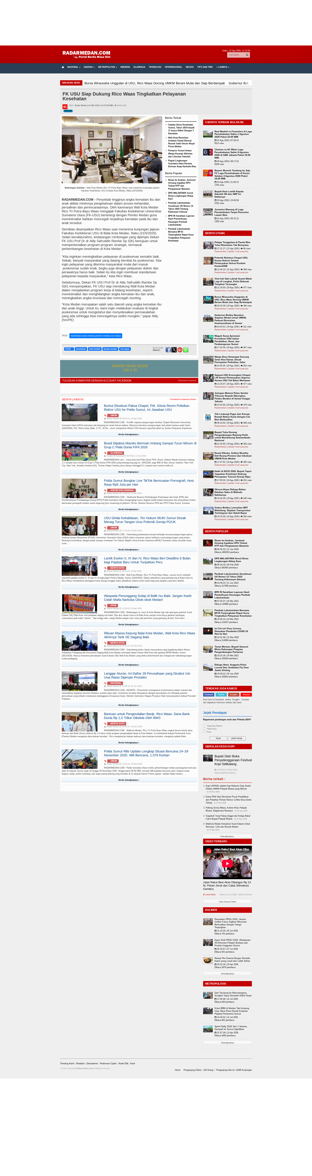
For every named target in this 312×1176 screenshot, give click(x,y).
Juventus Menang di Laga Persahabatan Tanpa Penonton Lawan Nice (231, 212)
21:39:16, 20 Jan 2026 (130, 686)
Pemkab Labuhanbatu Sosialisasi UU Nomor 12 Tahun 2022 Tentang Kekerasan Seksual (233, 577)
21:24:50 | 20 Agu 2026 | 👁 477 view (233, 287)
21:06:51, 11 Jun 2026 (130, 493)
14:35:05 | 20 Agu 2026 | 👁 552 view (233, 365)
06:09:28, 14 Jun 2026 (135, 456)
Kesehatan (68, 111)
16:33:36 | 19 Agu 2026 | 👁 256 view (233, 516)
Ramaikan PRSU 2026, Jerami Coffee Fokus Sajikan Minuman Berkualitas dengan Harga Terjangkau (230, 923)
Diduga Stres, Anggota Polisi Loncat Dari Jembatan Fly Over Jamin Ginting (231, 667)
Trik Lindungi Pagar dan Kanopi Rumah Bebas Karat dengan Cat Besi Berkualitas (232, 417)
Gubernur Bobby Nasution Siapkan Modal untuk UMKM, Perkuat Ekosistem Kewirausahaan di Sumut (230, 319)
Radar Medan (111, 418)
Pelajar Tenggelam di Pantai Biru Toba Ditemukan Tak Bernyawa (232, 243)
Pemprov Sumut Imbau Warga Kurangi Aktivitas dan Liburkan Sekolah (180, 153)
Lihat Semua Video (227, 902)
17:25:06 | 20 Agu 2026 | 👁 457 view (233, 347)
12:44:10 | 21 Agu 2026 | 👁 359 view (233, 269)
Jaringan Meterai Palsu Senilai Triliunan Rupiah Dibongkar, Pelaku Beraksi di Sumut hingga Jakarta (232, 397)
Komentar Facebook (187, 380)
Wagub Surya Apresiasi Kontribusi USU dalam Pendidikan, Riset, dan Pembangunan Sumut (227, 340)
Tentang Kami (67, 1063)
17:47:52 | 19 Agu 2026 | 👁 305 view (233, 462)
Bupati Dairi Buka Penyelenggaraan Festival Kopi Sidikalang (233, 760)
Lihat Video (209, 894)
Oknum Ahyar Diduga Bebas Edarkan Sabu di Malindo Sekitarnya (230, 492)
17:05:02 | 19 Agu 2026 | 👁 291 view (233, 480)
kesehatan (81, 349)
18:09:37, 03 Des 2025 (130, 726)
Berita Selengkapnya (128, 434)
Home (177, 1070)
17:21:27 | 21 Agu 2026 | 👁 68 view (232, 248)
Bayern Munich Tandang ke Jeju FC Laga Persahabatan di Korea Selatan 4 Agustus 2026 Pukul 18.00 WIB (232, 174)
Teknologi (155, 67)
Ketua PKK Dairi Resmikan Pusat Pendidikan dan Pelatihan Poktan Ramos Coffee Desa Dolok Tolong (229, 799)
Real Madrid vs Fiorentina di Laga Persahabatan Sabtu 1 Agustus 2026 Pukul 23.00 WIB (233, 134)
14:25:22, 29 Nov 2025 (130, 764)
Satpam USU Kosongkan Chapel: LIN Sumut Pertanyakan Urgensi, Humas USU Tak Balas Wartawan (232, 378)
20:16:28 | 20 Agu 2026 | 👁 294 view (233, 305)
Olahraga (139, 67)
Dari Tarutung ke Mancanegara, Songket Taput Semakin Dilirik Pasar (233, 994)
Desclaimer (92, 1063)
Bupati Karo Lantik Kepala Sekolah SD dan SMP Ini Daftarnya (229, 194)
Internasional (173, 67)
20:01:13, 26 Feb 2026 (130, 646)
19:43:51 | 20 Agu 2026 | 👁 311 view (232, 326)
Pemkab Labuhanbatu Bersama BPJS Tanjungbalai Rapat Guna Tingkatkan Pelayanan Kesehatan (181, 235)
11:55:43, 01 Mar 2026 (130, 608)
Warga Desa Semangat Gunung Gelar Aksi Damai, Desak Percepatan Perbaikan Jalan (231, 359)
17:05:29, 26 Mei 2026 (130, 531)
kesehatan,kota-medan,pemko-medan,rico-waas (96, 335)
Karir (132, 1063)
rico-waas (125, 349)
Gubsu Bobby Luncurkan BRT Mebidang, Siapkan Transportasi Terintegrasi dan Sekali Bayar (232, 510)
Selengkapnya (227, 974)
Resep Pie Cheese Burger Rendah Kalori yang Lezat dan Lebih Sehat (232, 959)
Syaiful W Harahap (113, 456)
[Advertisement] (156, 22)
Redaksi (80, 1063)
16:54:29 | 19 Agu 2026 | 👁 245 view (233, 498)
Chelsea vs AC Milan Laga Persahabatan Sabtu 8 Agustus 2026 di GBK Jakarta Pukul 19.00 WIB (232, 153)
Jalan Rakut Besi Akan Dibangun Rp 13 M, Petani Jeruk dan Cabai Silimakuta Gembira (227, 886)
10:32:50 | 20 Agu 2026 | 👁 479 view (233, 405)
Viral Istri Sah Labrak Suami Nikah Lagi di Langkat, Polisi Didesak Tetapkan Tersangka (233, 281)
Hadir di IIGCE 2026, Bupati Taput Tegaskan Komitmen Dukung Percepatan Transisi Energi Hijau (232, 474)
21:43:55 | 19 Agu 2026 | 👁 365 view (233, 444)
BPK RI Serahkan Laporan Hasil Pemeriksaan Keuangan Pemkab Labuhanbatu (232, 595)
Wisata (190, 67)
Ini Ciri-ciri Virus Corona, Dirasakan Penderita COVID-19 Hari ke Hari (231, 631)
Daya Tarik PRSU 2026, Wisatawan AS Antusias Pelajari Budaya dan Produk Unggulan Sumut (232, 943)
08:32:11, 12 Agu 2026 (130, 418)
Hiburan (125, 67)
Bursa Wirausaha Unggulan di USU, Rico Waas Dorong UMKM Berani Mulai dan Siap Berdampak (233, 300)
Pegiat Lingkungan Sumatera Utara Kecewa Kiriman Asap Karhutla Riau (182, 163)
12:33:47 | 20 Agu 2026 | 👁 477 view (233, 384)
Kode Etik (123, 1063)
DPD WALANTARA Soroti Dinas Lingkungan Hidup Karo (180, 196)
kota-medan (94, 349)
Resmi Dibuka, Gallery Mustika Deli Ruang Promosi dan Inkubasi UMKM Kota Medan (233, 456)
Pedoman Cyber (108, 1063)
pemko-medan (110, 349)
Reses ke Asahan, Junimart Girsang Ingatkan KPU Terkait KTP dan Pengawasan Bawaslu (231, 543)
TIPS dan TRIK (205, 67)
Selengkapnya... (227, 836)
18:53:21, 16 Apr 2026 (130, 571)
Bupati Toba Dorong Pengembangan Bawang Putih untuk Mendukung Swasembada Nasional (232, 436)
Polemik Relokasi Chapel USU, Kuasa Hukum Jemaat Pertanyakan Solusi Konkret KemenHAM (231, 261)
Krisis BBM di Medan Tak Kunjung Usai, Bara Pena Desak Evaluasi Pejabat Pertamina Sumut (231, 1011)
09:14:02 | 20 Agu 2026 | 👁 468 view (233, 423)
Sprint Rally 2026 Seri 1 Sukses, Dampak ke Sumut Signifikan (230, 1027)
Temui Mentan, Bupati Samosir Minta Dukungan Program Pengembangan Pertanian (231, 649)
